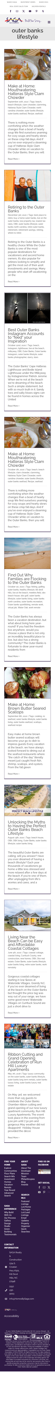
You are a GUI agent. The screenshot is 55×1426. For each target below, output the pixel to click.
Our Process (10, 1218)
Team (23, 1176)
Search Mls (9, 1176)
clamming (41, 105)
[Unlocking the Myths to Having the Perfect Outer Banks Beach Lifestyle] (27, 800)
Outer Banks (28, 351)
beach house (37, 837)
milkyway (12, 351)
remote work (37, 604)
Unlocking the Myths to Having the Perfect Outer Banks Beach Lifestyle (27, 828)
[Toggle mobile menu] (49, 22)
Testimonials (10, 1234)
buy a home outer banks (25, 218)
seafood (39, 113)
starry (30, 357)
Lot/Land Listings (25, 1213)
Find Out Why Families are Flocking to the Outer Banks (27, 579)
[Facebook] (39, 1187)
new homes (25, 958)
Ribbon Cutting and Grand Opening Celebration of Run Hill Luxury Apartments (25, 1062)
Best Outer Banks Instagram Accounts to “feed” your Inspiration (26, 335)
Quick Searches (25, 1230)
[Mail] (44, 1187)
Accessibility (11, 1316)
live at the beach (36, 348)
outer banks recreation (32, 601)
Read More (13, 159)
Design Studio (7, 1225)
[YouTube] (39, 1192)
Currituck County (28, 955)
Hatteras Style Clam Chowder (21, 108)
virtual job (12, 607)
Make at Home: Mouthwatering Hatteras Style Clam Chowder (26, 92)
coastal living (14, 955)
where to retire (14, 233)
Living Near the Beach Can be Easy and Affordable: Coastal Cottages (25, 943)
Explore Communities (10, 1169)
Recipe (31, 113)
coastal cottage (36, 952)
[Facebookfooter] (44, 1170)
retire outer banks (36, 227)
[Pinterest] (44, 1192)
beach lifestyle (15, 105)
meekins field (35, 593)
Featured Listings (25, 1202)
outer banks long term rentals (21, 1080)
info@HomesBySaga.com (21, 1299)
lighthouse (23, 348)
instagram (12, 348)
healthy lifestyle (27, 590)
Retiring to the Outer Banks (26, 209)
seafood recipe (15, 725)
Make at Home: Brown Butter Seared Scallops (27, 708)
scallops (37, 722)
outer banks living (24, 598)
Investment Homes (9, 1180)
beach (38, 102)
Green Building (8, 1230)
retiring (40, 230)
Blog (23, 1182)
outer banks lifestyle (34, 110)
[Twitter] (49, 1187)
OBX (16, 224)
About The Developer (26, 1169)
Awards (24, 1184)
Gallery (7, 1220)
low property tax (27, 221)
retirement (12, 230)
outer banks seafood (17, 113)
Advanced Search (8, 1194)
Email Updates (25, 1219)
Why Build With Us (8, 1213)
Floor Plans (9, 1173)
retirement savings (27, 230)
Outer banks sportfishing (19, 604)
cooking (38, 716)
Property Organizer (25, 1225)
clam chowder (29, 105)
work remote (34, 607)
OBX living (17, 840)
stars (36, 357)
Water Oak (23, 607)
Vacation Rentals (8, 1186)
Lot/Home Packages (26, 1208)
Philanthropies (27, 1179)
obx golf (24, 596)
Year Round (9, 1190)
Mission (25, 1173)
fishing (34, 587)
